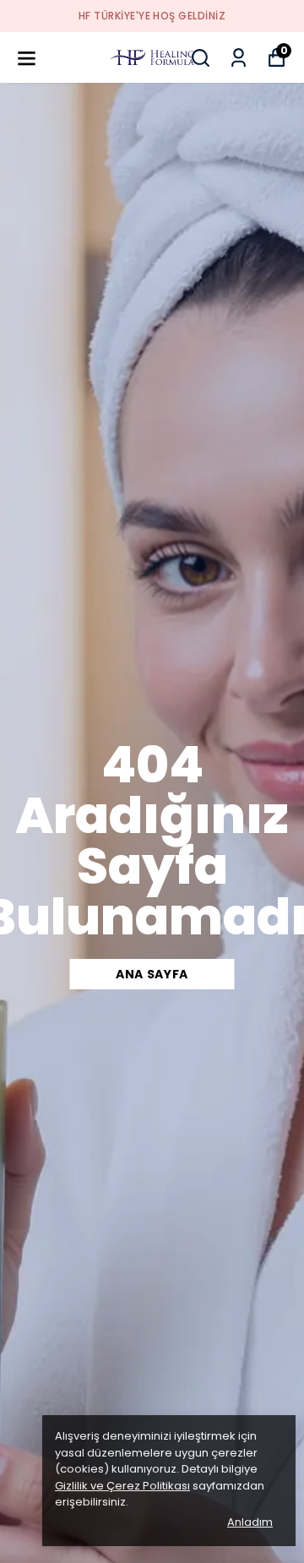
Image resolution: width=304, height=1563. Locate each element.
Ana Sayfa (152, 974)
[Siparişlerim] (238, 57)
